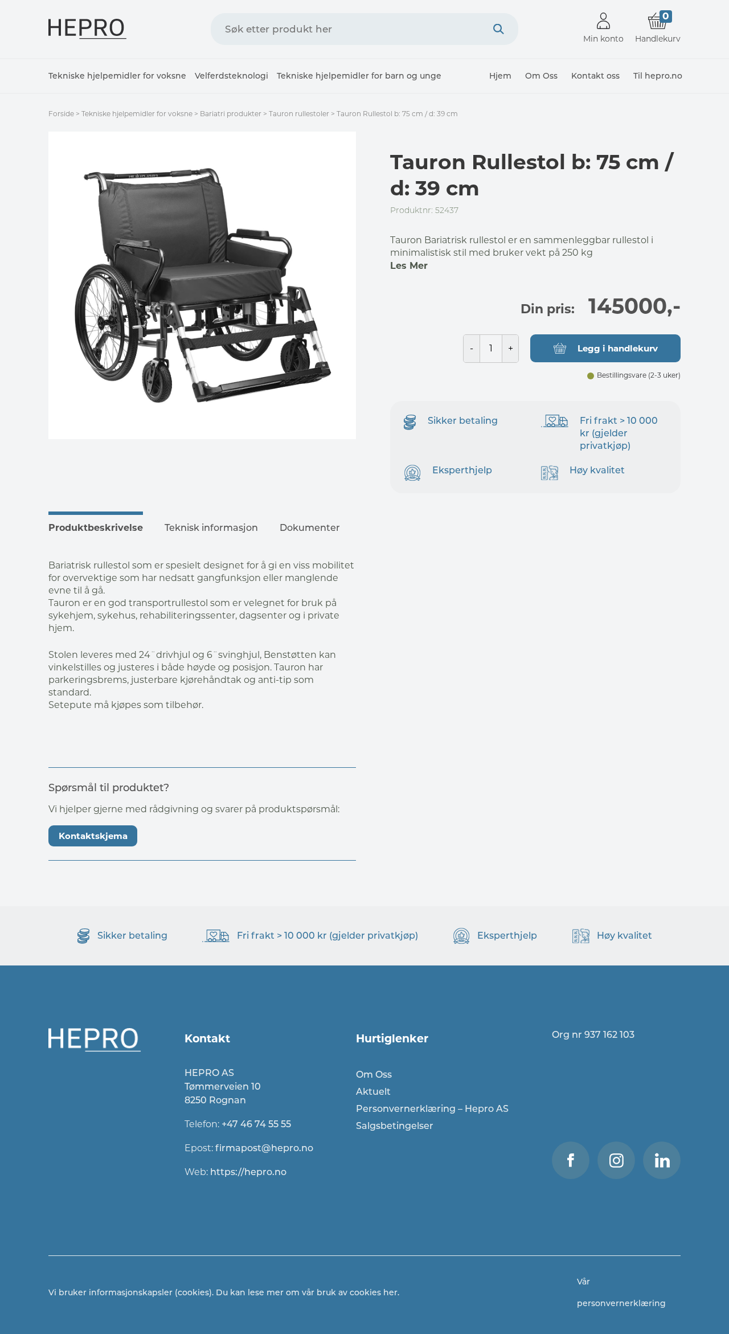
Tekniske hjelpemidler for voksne (117, 76)
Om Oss (541, 76)
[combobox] (364, 29)
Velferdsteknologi (231, 76)
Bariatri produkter (230, 113)
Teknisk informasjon (211, 527)
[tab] (100, 526)
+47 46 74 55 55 (256, 1124)
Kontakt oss (595, 76)
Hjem (500, 76)
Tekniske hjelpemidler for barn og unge (359, 76)
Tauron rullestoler (299, 113)
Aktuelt (373, 1091)
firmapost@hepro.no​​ (264, 1148)
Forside (61, 113)
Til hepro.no (657, 76)
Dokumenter (310, 527)
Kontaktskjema (93, 835)
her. (391, 1292)
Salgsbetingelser (394, 1125)
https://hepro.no (249, 1172)
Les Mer (409, 265)
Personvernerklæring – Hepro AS (432, 1108)
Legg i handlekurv (618, 348)
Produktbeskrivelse (95, 527)
